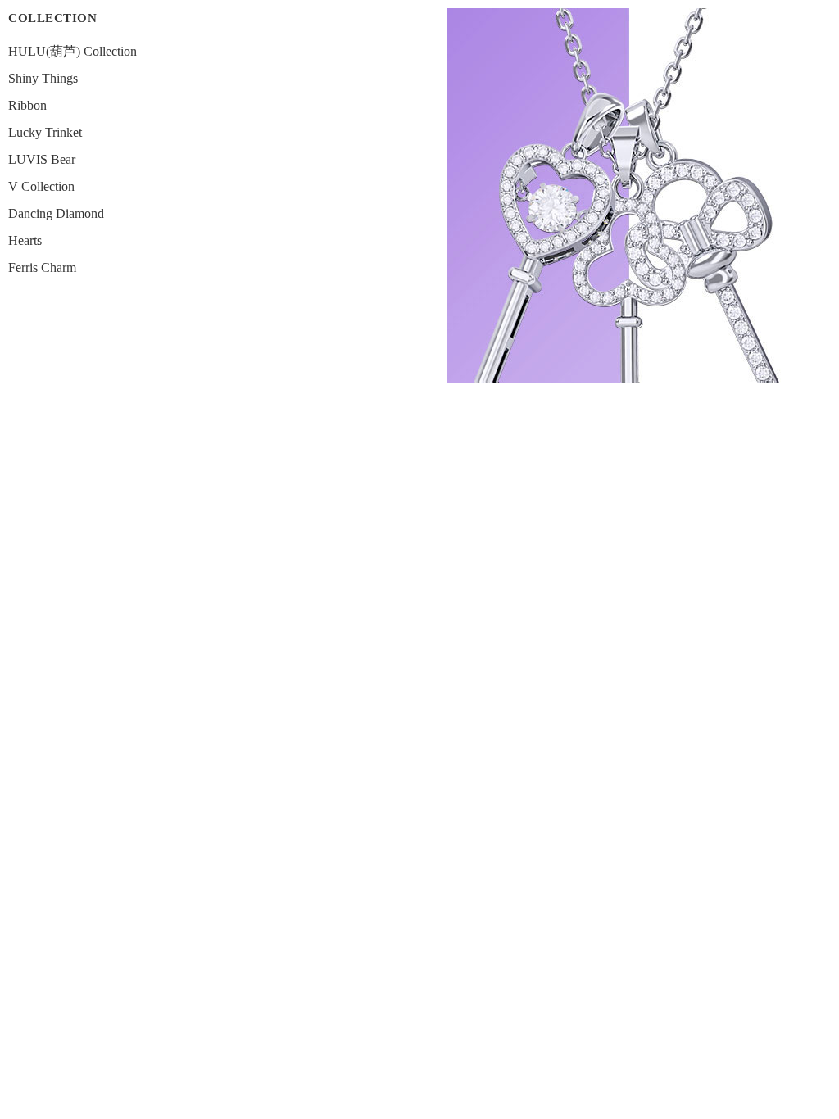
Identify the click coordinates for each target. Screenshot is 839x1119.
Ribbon (27, 105)
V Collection (41, 186)
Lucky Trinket (45, 132)
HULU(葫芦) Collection (72, 51)
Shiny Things (43, 78)
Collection (52, 18)
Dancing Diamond (56, 213)
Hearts (25, 240)
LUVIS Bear (41, 159)
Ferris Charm (42, 267)
